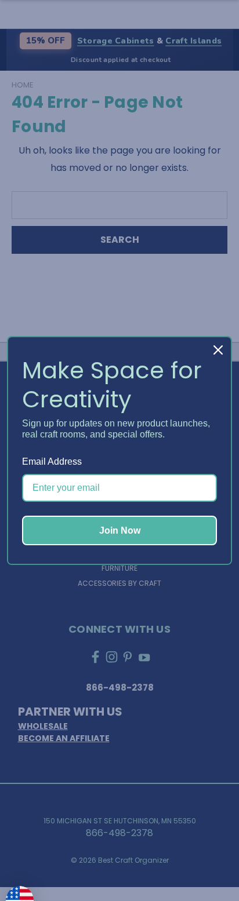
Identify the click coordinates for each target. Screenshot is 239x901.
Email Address (52, 461)
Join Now (119, 530)
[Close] (218, 350)
